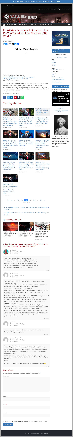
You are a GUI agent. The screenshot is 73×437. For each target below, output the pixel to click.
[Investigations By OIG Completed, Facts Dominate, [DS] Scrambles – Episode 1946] (42, 223)
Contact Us (43, 24)
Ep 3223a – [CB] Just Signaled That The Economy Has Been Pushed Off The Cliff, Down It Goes (9, 166)
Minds (53, 76)
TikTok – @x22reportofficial (58, 79)
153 (30, 200)
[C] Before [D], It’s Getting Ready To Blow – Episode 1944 (10, 233)
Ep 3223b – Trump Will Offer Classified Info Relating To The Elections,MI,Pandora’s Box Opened (42, 143)
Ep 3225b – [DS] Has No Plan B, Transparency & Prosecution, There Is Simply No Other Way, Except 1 (26, 121)
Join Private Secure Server (61, 57)
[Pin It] (15, 97)
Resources (33, 24)
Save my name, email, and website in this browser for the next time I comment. (26, 421)
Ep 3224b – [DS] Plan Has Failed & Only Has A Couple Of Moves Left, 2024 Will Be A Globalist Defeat (10, 143)
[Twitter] (8, 97)
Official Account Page (57, 82)
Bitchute (54, 64)
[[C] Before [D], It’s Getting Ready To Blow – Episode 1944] (10, 223)
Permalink (15, 254)
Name (5, 396)
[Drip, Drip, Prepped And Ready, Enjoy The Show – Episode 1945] (26, 223)
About (50, 24)
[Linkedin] (11, 97)
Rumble (53, 60)
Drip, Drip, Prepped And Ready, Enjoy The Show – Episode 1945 (26, 233)
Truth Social (55, 69)
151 (22, 200)
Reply (47, 270)
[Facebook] (4, 97)
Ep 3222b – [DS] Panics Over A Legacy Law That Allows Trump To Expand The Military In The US (26, 166)
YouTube (54, 62)
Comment (6, 376)
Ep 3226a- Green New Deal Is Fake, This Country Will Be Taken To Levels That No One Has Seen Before (10, 121)
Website (5, 413)
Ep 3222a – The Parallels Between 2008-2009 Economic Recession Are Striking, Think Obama (43, 166)
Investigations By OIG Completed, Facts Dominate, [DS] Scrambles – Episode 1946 (41, 234)
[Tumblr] (18, 97)
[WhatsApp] (22, 97)
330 (41, 200)
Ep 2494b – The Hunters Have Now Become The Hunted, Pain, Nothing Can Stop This (26, 214)
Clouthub (54, 65)
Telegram (54, 73)
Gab (53, 74)
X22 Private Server (12, 24)
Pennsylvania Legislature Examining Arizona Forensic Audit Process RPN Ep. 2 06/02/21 (26, 208)
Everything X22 (23, 24)
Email (5, 405)
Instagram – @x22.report (57, 77)
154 (34, 200)
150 (18, 200)
